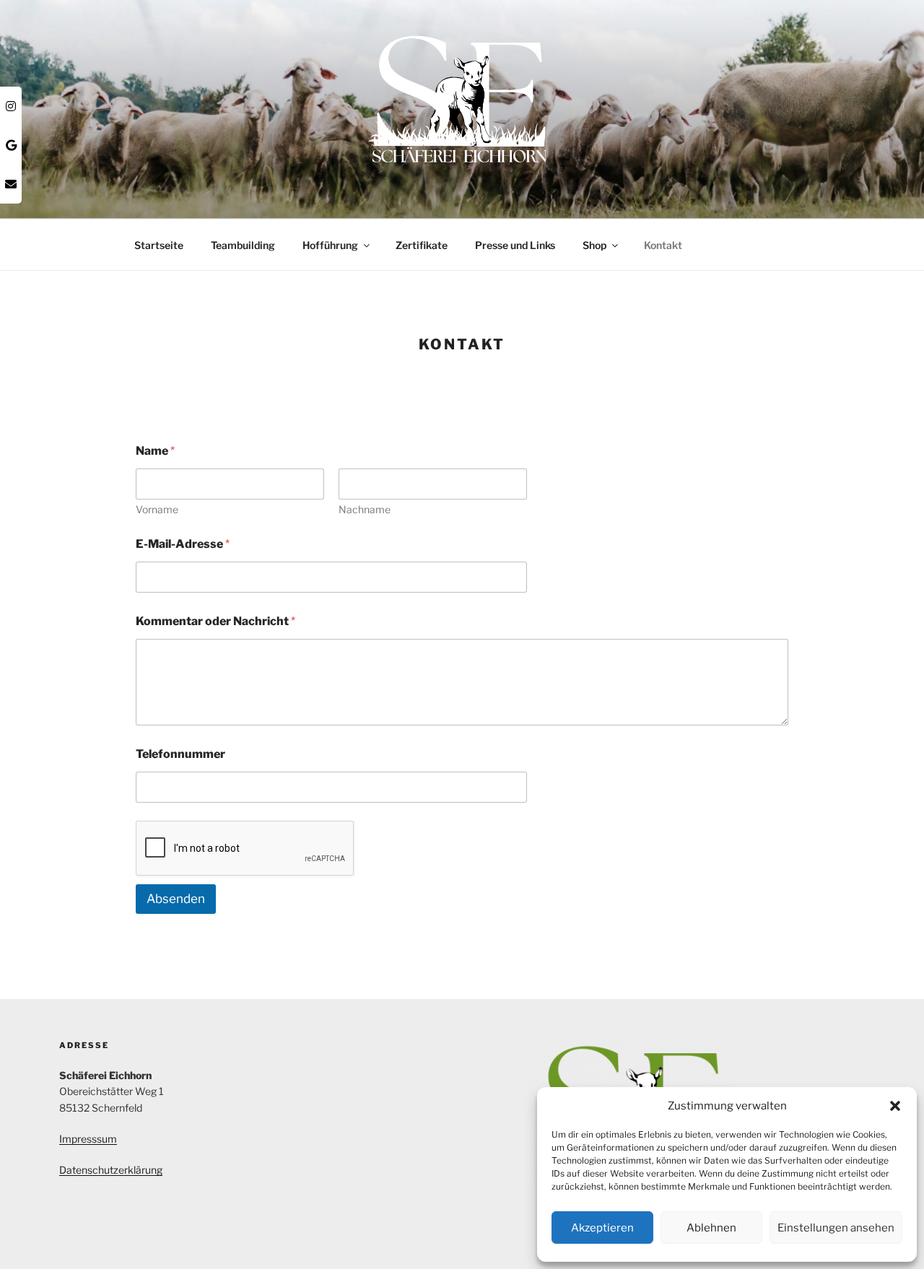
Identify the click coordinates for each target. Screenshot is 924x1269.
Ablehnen (711, 1227)
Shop (594, 245)
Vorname (157, 509)
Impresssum (88, 1139)
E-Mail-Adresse (183, 544)
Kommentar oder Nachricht (215, 621)
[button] (895, 1106)
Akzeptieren (602, 1227)
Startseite (158, 245)
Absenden (176, 898)
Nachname (365, 509)
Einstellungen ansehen (835, 1227)
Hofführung (330, 245)
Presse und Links (515, 245)
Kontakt (663, 245)
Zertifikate (422, 245)
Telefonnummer (180, 754)
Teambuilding (243, 245)
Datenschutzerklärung (110, 1170)
